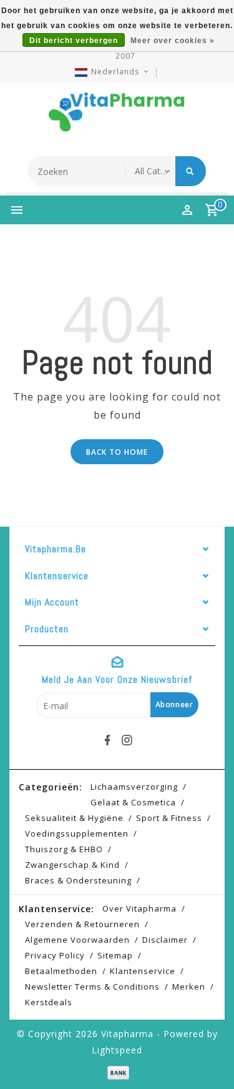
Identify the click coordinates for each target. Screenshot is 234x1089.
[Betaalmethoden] (117, 1072)
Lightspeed (117, 1050)
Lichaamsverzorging (134, 786)
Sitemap (115, 955)
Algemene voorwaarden (77, 939)
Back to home (117, 452)
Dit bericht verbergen (73, 40)
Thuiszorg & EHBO (64, 849)
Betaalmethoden (61, 971)
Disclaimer (165, 939)
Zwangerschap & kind (72, 864)
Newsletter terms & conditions (92, 986)
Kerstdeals (48, 1002)
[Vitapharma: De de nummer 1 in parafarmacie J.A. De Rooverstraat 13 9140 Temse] (117, 116)
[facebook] (107, 740)
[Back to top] (209, 1057)
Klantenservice (142, 971)
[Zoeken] (190, 171)
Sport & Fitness (169, 817)
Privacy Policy (55, 955)
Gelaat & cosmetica (133, 802)
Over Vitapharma (139, 908)
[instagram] (127, 740)
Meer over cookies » (172, 40)
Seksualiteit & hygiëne (74, 817)
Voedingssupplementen (77, 833)
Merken (188, 986)
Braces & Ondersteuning (78, 880)
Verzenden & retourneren (82, 924)
